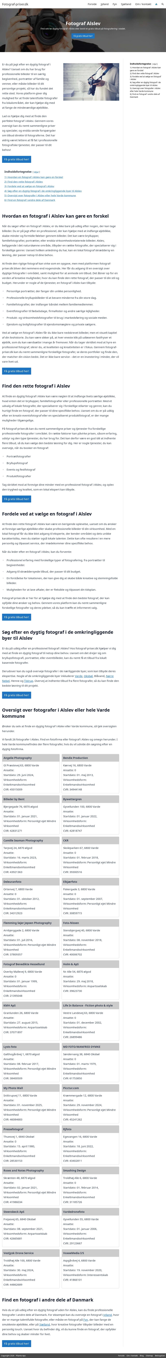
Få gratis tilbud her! (83, 36)
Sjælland (126, 4)
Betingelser (160, 1355)
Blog (142, 1355)
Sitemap (149, 1355)
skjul (36, 171)
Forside (92, 4)
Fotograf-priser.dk (15, 4)
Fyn (115, 4)
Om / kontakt (143, 4)
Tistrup (28, 681)
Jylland (105, 4)
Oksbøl (88, 676)
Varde (78, 676)
